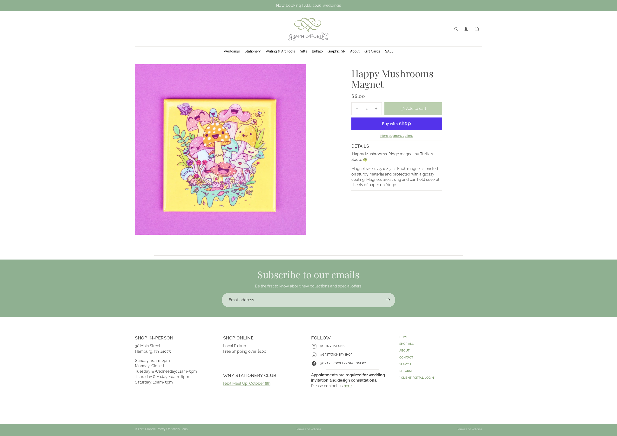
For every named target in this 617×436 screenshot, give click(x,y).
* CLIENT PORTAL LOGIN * (417, 377)
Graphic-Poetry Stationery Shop (166, 429)
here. (348, 386)
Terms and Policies (308, 429)
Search (405, 364)
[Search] (456, 29)
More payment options (396, 135)
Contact (406, 357)
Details (360, 146)
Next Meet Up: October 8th (246, 383)
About (404, 350)
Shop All (406, 343)
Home (403, 337)
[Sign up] (388, 300)
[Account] (466, 29)
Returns (406, 371)
